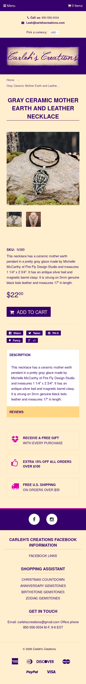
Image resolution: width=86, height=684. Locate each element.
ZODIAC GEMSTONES (43, 598)
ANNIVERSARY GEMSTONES (43, 585)
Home (10, 80)
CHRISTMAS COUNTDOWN (43, 579)
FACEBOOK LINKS (43, 555)
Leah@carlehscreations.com (45, 23)
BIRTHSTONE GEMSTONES (43, 591)
